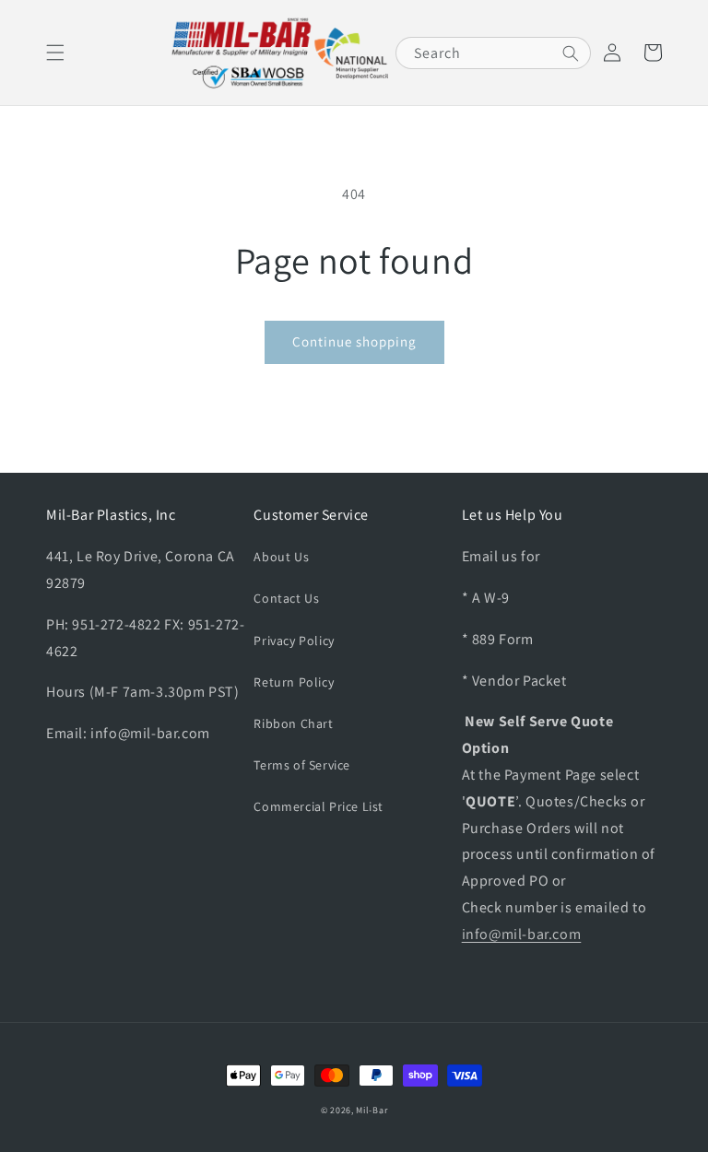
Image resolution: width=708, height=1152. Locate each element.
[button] (55, 52)
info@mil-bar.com (522, 934)
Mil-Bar (371, 1110)
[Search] (570, 53)
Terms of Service (302, 765)
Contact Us (286, 598)
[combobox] (493, 53)
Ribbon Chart (293, 723)
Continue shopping (354, 341)
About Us (281, 556)
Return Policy (294, 682)
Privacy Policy (294, 640)
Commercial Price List (319, 806)
